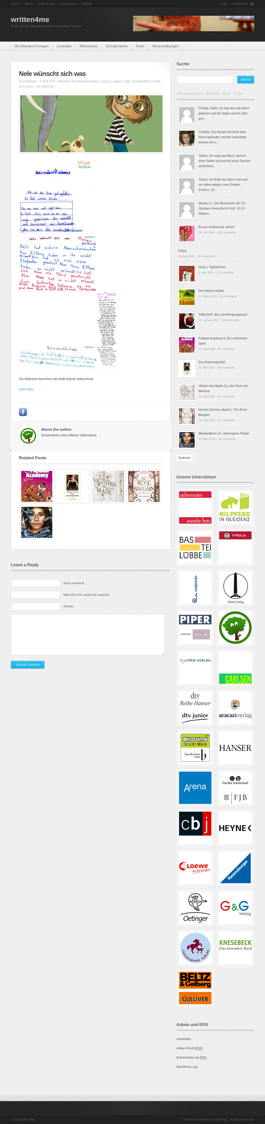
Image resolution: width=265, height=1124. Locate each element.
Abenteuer (64, 81)
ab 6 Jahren (26, 86)
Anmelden (183, 1039)
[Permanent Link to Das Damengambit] (72, 502)
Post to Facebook (23, 412)
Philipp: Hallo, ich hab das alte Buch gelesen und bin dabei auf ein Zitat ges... (223, 113)
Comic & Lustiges (111, 81)
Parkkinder (30, 81)
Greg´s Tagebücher (212, 267)
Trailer (182, 251)
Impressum (68, 4)
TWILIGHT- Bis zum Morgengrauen (222, 314)
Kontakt (87, 4)
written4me (30, 19)
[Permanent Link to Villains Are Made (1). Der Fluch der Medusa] (108, 502)
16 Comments (228, 296)
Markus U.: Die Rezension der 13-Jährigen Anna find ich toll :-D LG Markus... (222, 208)
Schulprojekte (117, 46)
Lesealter (64, 46)
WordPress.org (186, 1067)
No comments (45, 86)
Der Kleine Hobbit (211, 291)
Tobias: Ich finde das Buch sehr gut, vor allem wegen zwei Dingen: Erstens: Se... (223, 185)
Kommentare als (191, 1057)
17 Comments (225, 272)
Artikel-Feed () (189, 1048)
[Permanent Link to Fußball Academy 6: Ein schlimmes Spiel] (37, 502)
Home (15, 4)
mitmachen (89, 46)
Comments (240, 4)
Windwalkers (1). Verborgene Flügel (223, 433)
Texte (140, 46)
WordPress (206, 1119)
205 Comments (226, 232)
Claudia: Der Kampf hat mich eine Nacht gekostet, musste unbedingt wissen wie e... (222, 137)
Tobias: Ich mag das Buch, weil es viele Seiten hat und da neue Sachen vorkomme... (224, 161)
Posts (223, 4)
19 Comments (206, 256)
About (29, 4)
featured (184, 458)
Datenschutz (47, 4)
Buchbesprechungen (32, 46)
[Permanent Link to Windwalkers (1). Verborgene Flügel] (37, 538)
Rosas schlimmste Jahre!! (216, 227)
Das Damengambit (211, 362)
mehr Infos (26, 389)
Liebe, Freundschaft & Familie (141, 81)
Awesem (239, 1119)
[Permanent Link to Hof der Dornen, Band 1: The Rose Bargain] (144, 502)
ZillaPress (222, 1119)
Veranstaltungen (165, 46)
